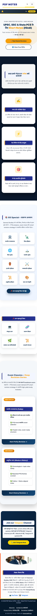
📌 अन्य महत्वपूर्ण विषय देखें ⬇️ (18, 291)
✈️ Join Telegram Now (18, 542)
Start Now (31, 11)
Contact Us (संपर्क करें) (22, 607)
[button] (27, 4)
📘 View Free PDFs (18, 47)
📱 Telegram (23, 595)
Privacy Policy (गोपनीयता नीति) (12, 610)
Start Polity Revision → (18, 442)
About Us (12, 607)
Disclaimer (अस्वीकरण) (27, 610)
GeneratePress (27, 613)
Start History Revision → (18, 493)
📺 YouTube (13, 595)
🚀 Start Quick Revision (18, 41)
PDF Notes (10, 4)
